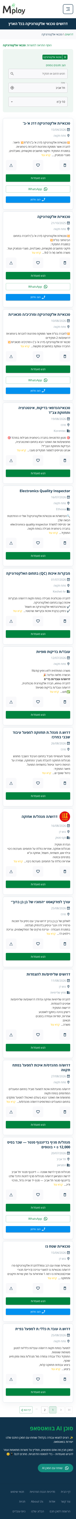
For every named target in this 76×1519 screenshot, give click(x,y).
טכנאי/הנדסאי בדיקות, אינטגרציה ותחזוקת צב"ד (44, 410)
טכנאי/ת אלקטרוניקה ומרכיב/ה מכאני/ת (39, 314)
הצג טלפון (36, 199)
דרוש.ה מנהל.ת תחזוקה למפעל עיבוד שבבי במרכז (41, 735)
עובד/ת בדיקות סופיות (53, 651)
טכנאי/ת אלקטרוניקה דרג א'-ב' (46, 123)
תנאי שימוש (17, 1492)
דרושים (69, 34)
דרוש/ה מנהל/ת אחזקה (39, 816)
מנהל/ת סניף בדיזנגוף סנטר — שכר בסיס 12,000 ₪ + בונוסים (38, 1144)
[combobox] (40, 73)
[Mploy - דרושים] (14, 13)
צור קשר (65, 1501)
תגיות (22, 1501)
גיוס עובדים (19, 1511)
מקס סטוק (61, 838)
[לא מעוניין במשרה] (65, 165)
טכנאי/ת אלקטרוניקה (53, 216)
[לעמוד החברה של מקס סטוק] (65, 816)
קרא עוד (45, 155)
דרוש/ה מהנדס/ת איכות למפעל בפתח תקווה (41, 1067)
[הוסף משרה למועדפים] (38, 165)
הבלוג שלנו (37, 1511)
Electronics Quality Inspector (45, 491)
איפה (63, 82)
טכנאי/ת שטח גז (57, 1246)
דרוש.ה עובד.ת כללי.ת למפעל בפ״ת (42, 1329)
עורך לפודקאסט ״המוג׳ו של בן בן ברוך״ (40, 902)
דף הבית (65, 1492)
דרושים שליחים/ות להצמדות (48, 974)
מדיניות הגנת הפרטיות (42, 1492)
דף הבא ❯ (26, 1409)
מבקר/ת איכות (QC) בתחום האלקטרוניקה (38, 573)
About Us (37, 1501)
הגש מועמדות (38, 178)
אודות (52, 1501)
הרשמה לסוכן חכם (60, 1511)
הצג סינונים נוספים (56, 65)
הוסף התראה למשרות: (27, 45)
